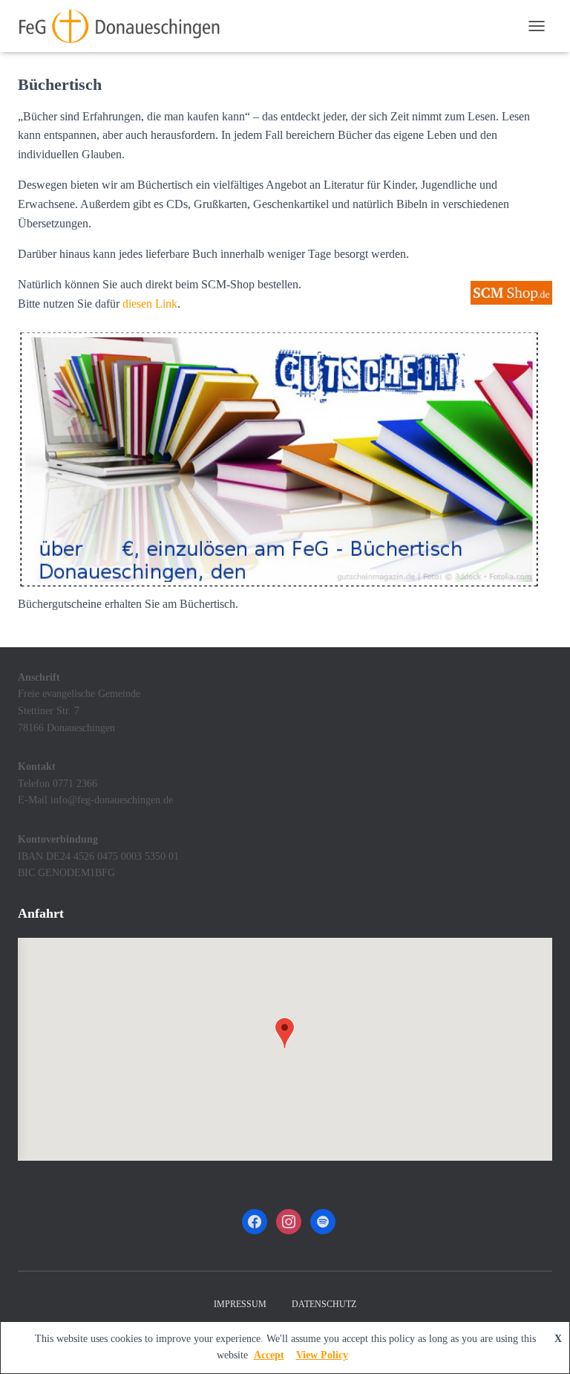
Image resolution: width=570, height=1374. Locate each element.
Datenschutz (324, 1304)
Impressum (240, 1304)
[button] (285, 1033)
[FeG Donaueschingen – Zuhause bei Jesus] (125, 26)
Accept (269, 1355)
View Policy (322, 1355)
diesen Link (149, 303)
